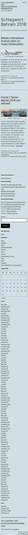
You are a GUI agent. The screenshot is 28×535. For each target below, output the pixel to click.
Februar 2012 (4, 486)
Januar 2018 (4, 369)
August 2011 (4, 500)
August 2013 (4, 457)
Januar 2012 (4, 488)
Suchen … (4, 216)
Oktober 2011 (4, 495)
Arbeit (2, 245)
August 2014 (4, 451)
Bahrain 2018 (17, 81)
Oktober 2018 (5, 349)
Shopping (3, 263)
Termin (24, 156)
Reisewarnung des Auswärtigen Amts (11, 184)
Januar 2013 (4, 466)
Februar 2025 (4, 309)
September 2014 (5, 448)
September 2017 (5, 377)
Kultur (2, 258)
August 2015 (4, 431)
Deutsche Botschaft (6, 247)
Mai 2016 (3, 411)
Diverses (3, 249)
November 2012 (5, 471)
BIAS (13, 83)
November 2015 (5, 424)
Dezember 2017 (5, 371)
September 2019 (5, 324)
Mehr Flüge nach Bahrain (8, 195)
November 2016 (5, 400)
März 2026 (4, 304)
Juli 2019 (3, 329)
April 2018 (3, 362)
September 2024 (5, 311)
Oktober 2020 (5, 315)
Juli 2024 (3, 313)
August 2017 (4, 380)
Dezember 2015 (5, 422)
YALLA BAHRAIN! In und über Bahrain (11, 265)
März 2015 (4, 440)
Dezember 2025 (5, 306)
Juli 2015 (3, 433)
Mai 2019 (3, 333)
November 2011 (5, 493)
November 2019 (5, 320)
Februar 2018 (4, 366)
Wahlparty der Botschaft (8, 191)
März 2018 (4, 364)
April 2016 (3, 413)
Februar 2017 (4, 393)
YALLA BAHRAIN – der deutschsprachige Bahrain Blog (12, 523)
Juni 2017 (3, 384)
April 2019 (3, 335)
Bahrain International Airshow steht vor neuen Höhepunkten (12, 40)
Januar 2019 (4, 342)
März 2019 (4, 337)
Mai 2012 (3, 480)
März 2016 (4, 415)
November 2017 (5, 373)
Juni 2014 (3, 455)
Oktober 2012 (5, 473)
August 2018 (4, 353)
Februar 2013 (4, 464)
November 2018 (5, 346)
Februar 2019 (4, 340)
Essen (2, 252)
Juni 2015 (3, 435)
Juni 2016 (3, 408)
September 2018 (5, 351)
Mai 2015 (3, 437)
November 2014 (5, 446)
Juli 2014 (3, 453)
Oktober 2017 (4, 375)
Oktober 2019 (5, 322)
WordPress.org (5, 513)
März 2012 (4, 484)
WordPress (16, 529)
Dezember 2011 (5, 491)
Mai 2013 (3, 462)
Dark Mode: (22, 533)
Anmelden (4, 506)
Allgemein (3, 243)
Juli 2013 (3, 460)
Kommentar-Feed (6, 510)
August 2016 (4, 406)
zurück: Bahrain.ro (6, 178)
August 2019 (4, 326)
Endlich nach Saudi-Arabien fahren (15, 202)
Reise (15, 152)
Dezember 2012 (5, 468)
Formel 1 (11, 152)
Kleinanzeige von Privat (7, 256)
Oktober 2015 (5, 426)
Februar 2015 (4, 442)
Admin (2, 234)
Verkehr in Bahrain (11, 211)
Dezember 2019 (5, 317)
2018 (12, 81)
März (4, 298)
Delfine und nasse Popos (13, 209)
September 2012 (5, 475)
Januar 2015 (4, 444)
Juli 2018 (3, 355)
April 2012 (3, 482)
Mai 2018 (3, 360)
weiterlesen (19, 146)
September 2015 (5, 428)
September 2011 (5, 497)
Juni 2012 (3, 477)
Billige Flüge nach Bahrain (8, 193)
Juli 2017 (3, 382)
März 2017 (4, 391)
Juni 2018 (3, 357)
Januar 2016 (4, 420)
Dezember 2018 (5, 344)
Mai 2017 (3, 386)
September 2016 (5, 404)
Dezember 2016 (5, 397)
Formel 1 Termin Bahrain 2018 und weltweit (10, 100)
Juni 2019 (3, 331)
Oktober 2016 (5, 402)
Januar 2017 (4, 395)
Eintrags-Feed (5, 508)
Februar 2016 (4, 417)
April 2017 (3, 388)
